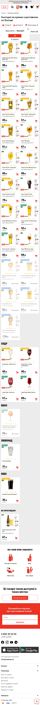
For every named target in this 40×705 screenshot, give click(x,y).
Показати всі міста (20, 598)
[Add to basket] (16, 538)
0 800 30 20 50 (8, 634)
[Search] (12, 7)
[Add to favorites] (17, 66)
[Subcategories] (37, 702)
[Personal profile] (26, 7)
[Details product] (10, 48)
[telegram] (16, 642)
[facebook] (2, 642)
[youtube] (11, 642)
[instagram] (7, 642)
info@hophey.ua (7, 659)
